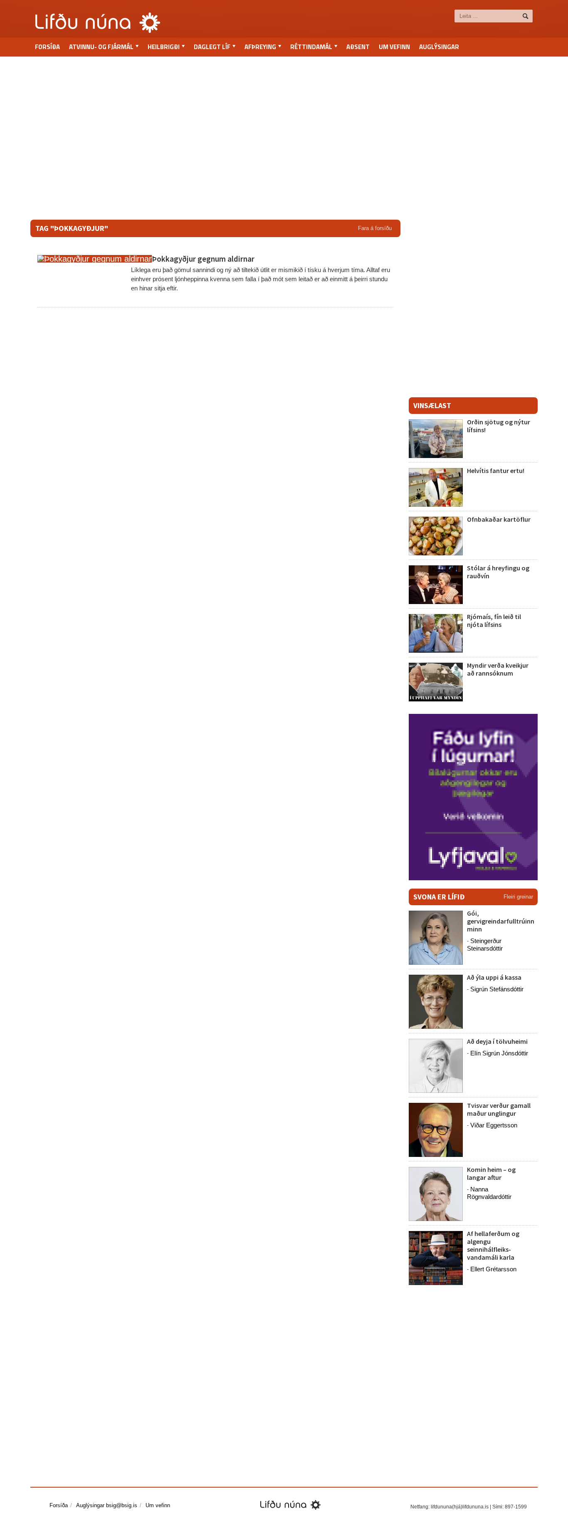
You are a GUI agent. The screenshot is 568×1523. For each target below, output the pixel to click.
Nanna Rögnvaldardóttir (489, 1193)
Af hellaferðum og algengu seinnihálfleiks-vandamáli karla (493, 1245)
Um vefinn (394, 47)
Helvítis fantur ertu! (495, 470)
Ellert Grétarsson (493, 1269)
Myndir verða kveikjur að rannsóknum (497, 669)
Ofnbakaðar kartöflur (499, 519)
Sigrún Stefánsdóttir (497, 989)
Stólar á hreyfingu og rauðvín (498, 572)
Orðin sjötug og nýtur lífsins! (498, 426)
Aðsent (358, 47)
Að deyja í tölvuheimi (498, 1041)
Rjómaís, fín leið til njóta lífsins (494, 620)
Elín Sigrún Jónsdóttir (499, 1053)
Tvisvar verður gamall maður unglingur (499, 1109)
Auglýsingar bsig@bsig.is (106, 1505)
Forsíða (47, 47)
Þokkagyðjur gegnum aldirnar (203, 259)
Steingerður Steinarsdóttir (485, 944)
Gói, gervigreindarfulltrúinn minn (500, 921)
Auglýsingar (439, 47)
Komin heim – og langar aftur (491, 1173)
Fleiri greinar (518, 897)
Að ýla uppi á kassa (494, 977)
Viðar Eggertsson (493, 1125)
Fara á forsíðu (375, 228)
